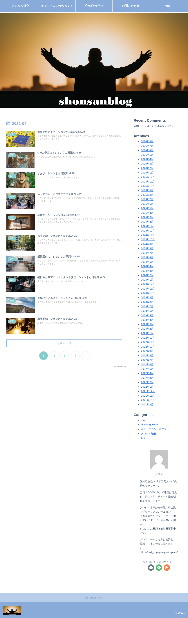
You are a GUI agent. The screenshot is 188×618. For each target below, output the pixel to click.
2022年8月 (147, 355)
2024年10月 (148, 239)
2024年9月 (147, 244)
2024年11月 (148, 235)
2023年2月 (147, 328)
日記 (143, 438)
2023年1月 (147, 333)
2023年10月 (148, 293)
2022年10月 (148, 346)
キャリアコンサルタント (155, 429)
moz (143, 420)
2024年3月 (147, 271)
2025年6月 (147, 204)
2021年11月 (148, 395)
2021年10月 (148, 400)
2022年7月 (147, 360)
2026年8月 (147, 141)
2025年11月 (148, 181)
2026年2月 (147, 168)
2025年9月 (147, 190)
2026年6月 (147, 150)
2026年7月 (147, 145)
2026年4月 (147, 159)
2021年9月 (147, 404)
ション (159, 473)
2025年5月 (147, 208)
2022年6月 (147, 364)
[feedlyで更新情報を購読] (159, 567)
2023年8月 (147, 302)
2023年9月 (147, 297)
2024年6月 (147, 257)
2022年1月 (147, 386)
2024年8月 (147, 248)
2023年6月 (147, 311)
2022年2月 (147, 382)
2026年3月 (147, 163)
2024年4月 (147, 266)
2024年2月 (147, 275)
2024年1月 (147, 279)
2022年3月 (147, 378)
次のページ (64, 343)
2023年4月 (147, 320)
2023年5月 (147, 315)
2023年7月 (147, 306)
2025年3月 (147, 217)
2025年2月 (147, 221)
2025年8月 (147, 195)
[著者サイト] (151, 567)
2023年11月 (148, 288)
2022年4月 (147, 373)
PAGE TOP (95, 597)
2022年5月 (147, 369)
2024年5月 (147, 262)
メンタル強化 (148, 433)
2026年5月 (147, 154)
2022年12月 (148, 337)
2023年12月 (148, 284)
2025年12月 (148, 177)
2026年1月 (147, 172)
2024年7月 (147, 253)
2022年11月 (148, 342)
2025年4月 (147, 213)
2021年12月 (148, 391)
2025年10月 (148, 186)
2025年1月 (147, 226)
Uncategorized (149, 424)
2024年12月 (148, 230)
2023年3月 (147, 324)
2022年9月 (147, 351)
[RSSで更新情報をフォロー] (167, 567)
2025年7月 (147, 199)
